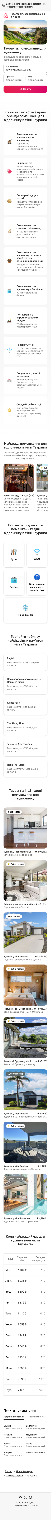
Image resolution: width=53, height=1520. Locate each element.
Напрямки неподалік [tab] (14, 1416)
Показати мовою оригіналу (19, 6)
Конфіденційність (21, 1505)
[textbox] (14, 80)
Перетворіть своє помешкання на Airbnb (27, 15)
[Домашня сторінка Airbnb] (6, 15)
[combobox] (25, 69)
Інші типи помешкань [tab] (39, 1416)
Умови (35, 1505)
